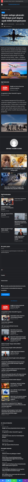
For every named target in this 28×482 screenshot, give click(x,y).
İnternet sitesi (4, 280)
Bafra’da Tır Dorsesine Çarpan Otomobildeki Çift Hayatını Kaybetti (18, 398)
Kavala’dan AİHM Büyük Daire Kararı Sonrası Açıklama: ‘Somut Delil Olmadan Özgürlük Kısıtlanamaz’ (13, 363)
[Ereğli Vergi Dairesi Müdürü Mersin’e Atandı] (21, 231)
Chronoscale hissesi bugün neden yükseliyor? (13, 358)
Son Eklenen (14, 300)
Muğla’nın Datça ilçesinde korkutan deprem (17, 306)
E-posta (3, 275)
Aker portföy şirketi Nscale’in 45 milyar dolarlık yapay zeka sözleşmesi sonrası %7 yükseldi (14, 374)
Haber (9, 9)
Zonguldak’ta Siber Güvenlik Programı (11, 93)
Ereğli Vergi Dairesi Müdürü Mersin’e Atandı (19, 238)
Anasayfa (4, 9)
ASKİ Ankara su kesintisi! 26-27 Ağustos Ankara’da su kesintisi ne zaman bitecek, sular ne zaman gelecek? (14, 405)
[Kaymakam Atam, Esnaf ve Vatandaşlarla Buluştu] (7, 201)
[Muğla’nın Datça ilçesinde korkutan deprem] (5, 88)
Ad (2, 269)
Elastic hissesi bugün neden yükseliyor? (12, 347)
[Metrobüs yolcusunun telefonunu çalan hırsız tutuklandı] (21, 216)
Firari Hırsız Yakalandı (20, 198)
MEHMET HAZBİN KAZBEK (8, 24)
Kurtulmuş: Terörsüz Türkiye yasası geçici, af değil (17, 384)
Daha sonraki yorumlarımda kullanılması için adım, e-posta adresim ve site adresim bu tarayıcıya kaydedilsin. (13, 288)
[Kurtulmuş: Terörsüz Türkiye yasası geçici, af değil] (5, 385)
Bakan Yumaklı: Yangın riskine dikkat (7, 229)
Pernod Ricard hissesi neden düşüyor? (11, 379)
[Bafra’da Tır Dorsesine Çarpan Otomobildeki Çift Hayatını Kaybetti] (5, 398)
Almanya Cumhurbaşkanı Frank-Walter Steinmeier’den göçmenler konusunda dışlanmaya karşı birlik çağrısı (12, 411)
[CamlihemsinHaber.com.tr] (14, 4)
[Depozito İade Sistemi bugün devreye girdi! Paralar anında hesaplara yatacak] (5, 339)
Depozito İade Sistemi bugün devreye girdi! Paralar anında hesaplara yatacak (18, 338)
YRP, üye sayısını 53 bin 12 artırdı (7, 214)
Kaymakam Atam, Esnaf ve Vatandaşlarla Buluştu (14, 1)
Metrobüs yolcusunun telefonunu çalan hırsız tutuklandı (21, 223)
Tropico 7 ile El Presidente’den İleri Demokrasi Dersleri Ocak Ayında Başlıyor (13, 369)
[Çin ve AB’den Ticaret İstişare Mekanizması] (5, 392)
